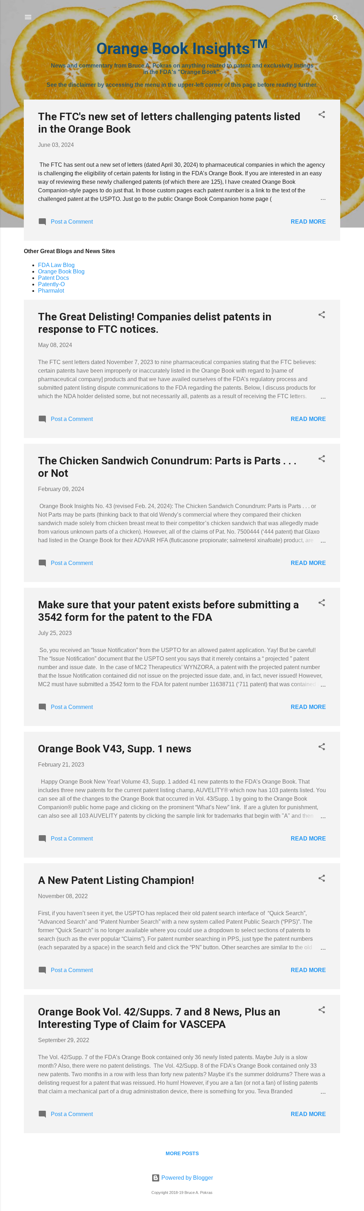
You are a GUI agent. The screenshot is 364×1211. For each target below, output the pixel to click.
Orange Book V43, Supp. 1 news (114, 748)
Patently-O (51, 284)
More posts (182, 1153)
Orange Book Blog (61, 271)
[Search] (336, 19)
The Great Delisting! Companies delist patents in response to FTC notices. (155, 322)
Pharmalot (51, 291)
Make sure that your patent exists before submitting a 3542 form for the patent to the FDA (168, 610)
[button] (321, 115)
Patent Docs (53, 278)
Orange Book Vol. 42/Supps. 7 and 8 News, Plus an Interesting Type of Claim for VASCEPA (159, 1017)
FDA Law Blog (56, 265)
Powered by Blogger (186, 1178)
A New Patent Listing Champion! (116, 880)
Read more (308, 222)
